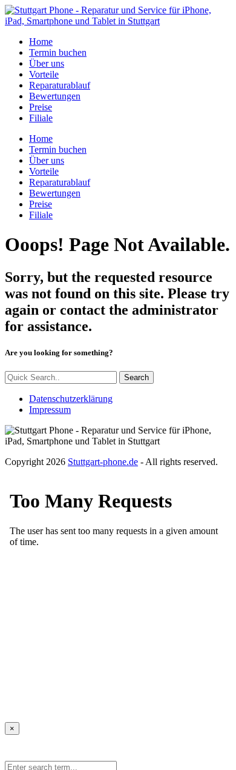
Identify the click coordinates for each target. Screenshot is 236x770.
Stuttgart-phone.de (103, 462)
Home (41, 41)
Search (136, 377)
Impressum (50, 409)
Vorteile (44, 74)
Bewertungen (54, 96)
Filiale (41, 118)
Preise (40, 107)
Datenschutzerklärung (71, 398)
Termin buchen (58, 52)
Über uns (46, 63)
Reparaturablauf (59, 85)
